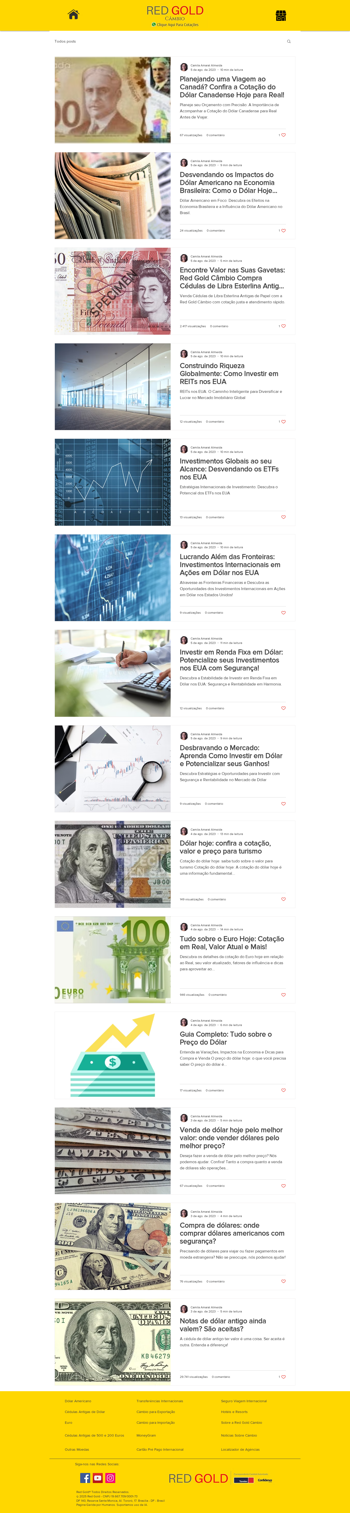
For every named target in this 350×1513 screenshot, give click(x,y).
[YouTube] (98, 1478)
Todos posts (65, 41)
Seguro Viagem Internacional (244, 1401)
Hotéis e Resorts (234, 1412)
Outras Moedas (77, 1449)
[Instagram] (110, 1478)
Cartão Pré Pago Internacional (160, 1449)
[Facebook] (85, 1478)
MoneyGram (146, 1435)
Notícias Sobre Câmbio (239, 1435)
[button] (288, 41)
